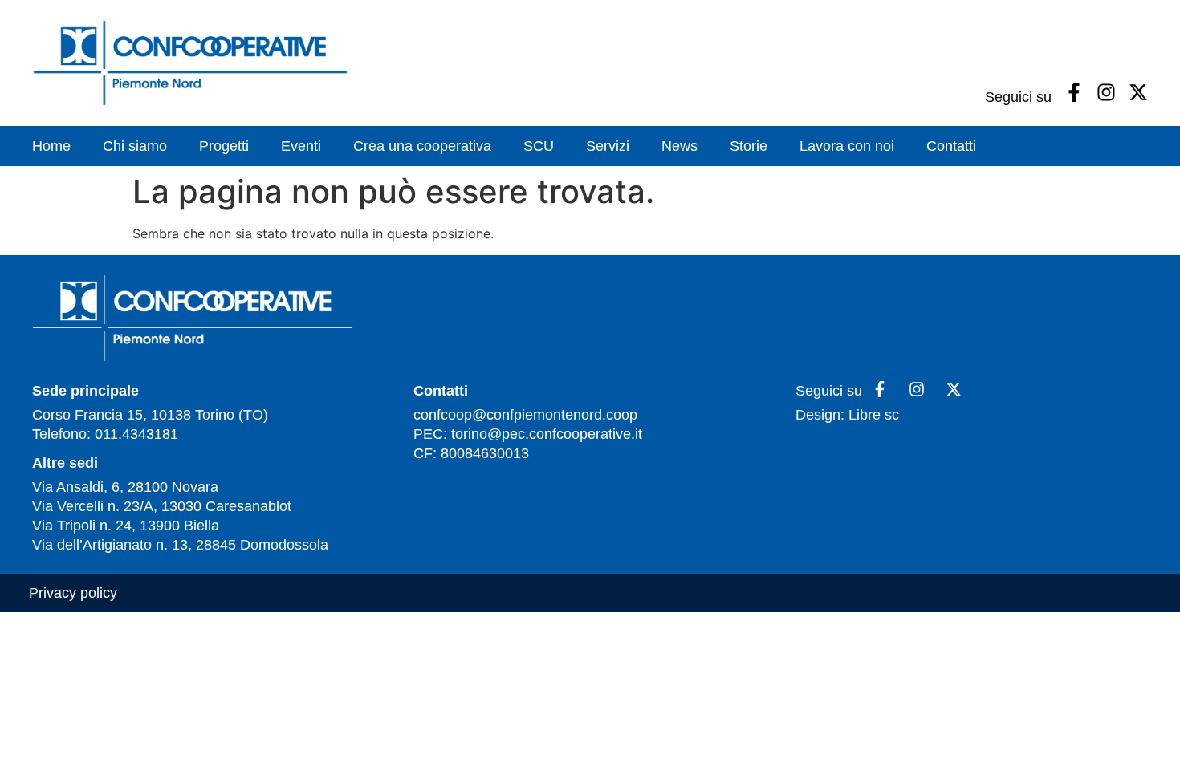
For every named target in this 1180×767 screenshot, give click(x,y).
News (679, 146)
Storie (748, 146)
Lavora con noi (847, 146)
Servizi (607, 146)
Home (51, 146)
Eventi (301, 146)
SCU (538, 146)
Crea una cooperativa (422, 146)
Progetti (224, 146)
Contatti (951, 146)
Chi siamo (135, 146)
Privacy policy (73, 593)
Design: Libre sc (847, 415)
